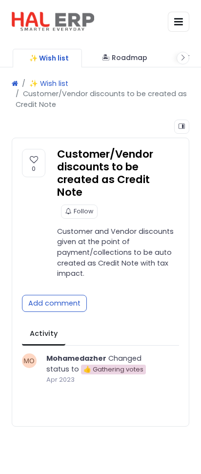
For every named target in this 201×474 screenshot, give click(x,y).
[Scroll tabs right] (183, 58)
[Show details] (181, 127)
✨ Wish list (48, 83)
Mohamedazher (76, 358)
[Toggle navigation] (178, 22)
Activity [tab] (44, 333)
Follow (83, 211)
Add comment (54, 303)
